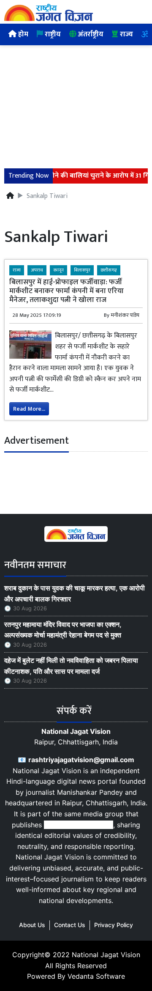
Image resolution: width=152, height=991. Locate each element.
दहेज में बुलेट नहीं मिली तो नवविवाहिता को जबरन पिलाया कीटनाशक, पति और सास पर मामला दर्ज (71, 665)
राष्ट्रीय (52, 34)
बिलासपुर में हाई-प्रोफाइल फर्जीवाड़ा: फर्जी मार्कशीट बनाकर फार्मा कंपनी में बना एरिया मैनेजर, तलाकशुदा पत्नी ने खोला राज (66, 291)
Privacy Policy (113, 924)
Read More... (29, 409)
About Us (32, 924)
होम (22, 34)
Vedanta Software (96, 976)
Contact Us (69, 924)
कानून (58, 270)
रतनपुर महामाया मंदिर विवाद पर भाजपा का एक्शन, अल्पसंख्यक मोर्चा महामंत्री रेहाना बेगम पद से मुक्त (64, 630)
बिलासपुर (82, 270)
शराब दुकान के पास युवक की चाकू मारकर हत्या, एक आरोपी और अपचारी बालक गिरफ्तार (74, 593)
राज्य (125, 34)
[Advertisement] (76, 101)
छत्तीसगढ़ (108, 270)
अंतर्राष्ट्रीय (89, 34)
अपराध (37, 270)
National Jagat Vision (106, 954)
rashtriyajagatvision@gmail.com (81, 759)
